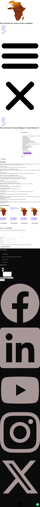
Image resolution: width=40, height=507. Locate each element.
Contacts (3, 32)
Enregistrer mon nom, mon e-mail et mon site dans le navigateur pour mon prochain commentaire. (16, 244)
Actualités (3, 27)
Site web (1, 242)
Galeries (3, 30)
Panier (3, 33)
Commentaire (2, 237)
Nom (1, 239)
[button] (20, 75)
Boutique (3, 28)
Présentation (4, 26)
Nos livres (3, 29)
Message (1, 276)
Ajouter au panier (27, 153)
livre (25, 156)
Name (1, 268)
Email (1, 270)
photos (5, 31)
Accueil (3, 25)
